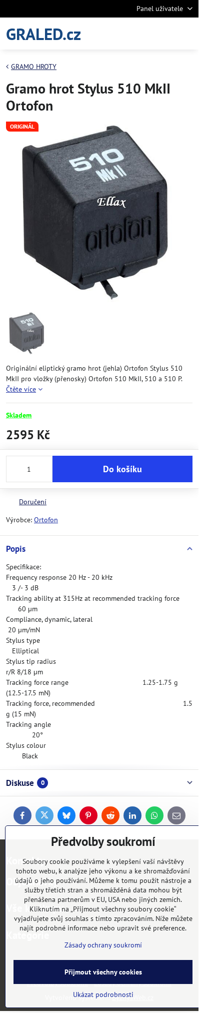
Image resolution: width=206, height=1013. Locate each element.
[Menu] (186, 34)
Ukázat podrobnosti (103, 994)
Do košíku (122, 469)
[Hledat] (138, 34)
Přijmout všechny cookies (103, 971)
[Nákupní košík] (162, 34)
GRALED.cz (43, 34)
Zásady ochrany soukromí (103, 944)
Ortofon (46, 519)
